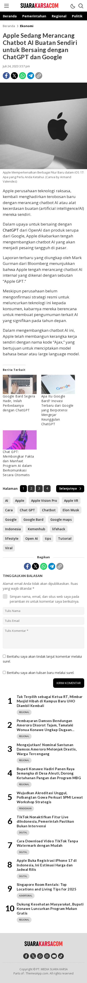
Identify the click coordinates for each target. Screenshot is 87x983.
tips (48, 538)
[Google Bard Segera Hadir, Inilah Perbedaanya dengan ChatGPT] (20, 384)
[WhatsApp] (22, 75)
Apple (19, 500)
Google (10, 519)
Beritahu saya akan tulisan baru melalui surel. (40, 672)
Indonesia (13, 529)
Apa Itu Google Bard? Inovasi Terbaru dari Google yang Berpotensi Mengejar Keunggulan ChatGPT (57, 410)
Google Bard (33, 519)
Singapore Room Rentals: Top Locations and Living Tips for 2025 (46, 886)
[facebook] (26, 956)
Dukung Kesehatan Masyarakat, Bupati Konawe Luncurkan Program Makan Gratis (50, 908)
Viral (9, 548)
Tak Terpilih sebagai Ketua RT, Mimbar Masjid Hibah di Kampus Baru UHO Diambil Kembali (50, 701)
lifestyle (11, 538)
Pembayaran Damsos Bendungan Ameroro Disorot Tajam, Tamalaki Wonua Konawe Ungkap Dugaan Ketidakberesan (45, 727)
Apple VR (71, 500)
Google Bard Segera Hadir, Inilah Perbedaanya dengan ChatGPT (19, 403)
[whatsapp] (40, 956)
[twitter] (33, 956)
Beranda (9, 26)
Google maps (61, 519)
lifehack (58, 529)
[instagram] (47, 956)
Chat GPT (27, 510)
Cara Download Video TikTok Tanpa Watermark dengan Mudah (47, 843)
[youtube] (54, 956)
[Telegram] (30, 75)
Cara (9, 510)
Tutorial (64, 538)
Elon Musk (71, 510)
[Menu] (6, 5)
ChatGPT (11, 230)
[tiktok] (61, 956)
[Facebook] (6, 75)
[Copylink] (38, 75)
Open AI (31, 538)
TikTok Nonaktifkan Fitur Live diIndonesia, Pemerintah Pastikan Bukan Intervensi (45, 821)
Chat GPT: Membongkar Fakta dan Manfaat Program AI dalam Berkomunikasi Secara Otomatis (18, 463)
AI (6, 500)
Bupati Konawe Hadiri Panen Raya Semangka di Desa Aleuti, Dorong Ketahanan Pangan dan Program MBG (49, 773)
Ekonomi (26, 26)
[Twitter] (14, 75)
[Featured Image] (43, 168)
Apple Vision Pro (44, 500)
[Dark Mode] (72, 5)
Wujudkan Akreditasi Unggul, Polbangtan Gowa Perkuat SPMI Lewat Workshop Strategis (50, 797)
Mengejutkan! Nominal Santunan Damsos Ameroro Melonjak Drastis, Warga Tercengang (47, 749)
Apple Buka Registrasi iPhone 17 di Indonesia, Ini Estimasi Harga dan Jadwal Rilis (47, 864)
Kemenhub (36, 529)
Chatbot (49, 510)
